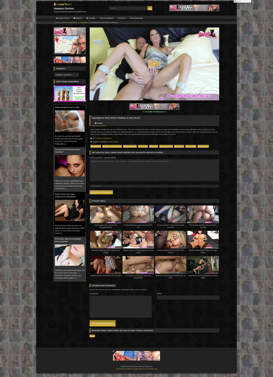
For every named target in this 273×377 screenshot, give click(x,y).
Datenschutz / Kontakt (146, 369)
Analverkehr (84, 22)
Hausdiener (179, 146)
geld (93, 336)
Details (99, 123)
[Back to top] (266, 371)
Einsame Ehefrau (167, 146)
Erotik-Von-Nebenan (106, 18)
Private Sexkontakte (136, 18)
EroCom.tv (121, 18)
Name (160, 294)
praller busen (192, 146)
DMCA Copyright (133, 369)
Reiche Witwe (204, 146)
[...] (65, 146)
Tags (155, 369)
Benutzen (154, 146)
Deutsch (239, 1)
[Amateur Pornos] (63, 5)
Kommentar (94, 294)
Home (57, 22)
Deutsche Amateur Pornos (69, 22)
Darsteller (92, 18)
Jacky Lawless (113, 142)
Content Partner (121, 369)
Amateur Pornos (63, 18)
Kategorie (79, 18)
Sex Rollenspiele (131, 146)
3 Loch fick (143, 146)
